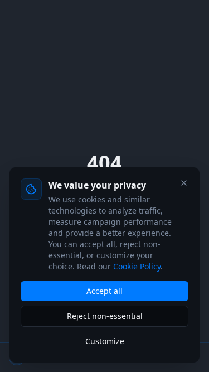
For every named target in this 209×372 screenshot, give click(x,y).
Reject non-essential (105, 316)
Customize (104, 341)
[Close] (183, 182)
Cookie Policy (137, 266)
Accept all (104, 291)
